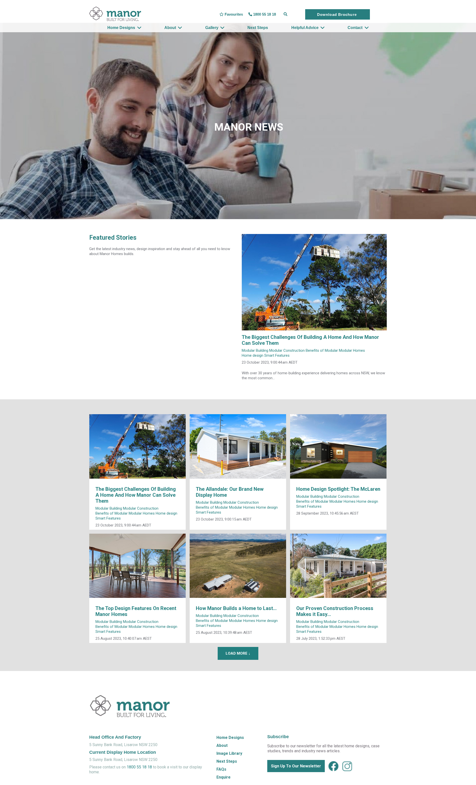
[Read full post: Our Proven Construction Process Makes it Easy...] (338, 566)
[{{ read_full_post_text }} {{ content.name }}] (314, 282)
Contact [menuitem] (355, 28)
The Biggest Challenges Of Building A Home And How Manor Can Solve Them (135, 495)
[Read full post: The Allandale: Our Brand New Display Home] (238, 446)
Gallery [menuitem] (211, 28)
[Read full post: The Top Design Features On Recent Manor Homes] (137, 566)
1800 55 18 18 (139, 767)
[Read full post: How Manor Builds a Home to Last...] (238, 566)
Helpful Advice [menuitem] (305, 28)
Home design (252, 355)
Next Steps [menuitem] (257, 28)
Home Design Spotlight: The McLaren (338, 489)
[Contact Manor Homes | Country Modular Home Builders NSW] (129, 720)
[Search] (285, 14)
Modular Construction (287, 350)
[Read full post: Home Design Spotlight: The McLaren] (338, 446)
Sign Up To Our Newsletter (296, 766)
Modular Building (255, 350)
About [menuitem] (170, 28)
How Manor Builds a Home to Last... (236, 608)
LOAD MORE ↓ (238, 653)
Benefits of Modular (322, 350)
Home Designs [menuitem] (121, 28)
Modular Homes (352, 350)
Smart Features (277, 355)
